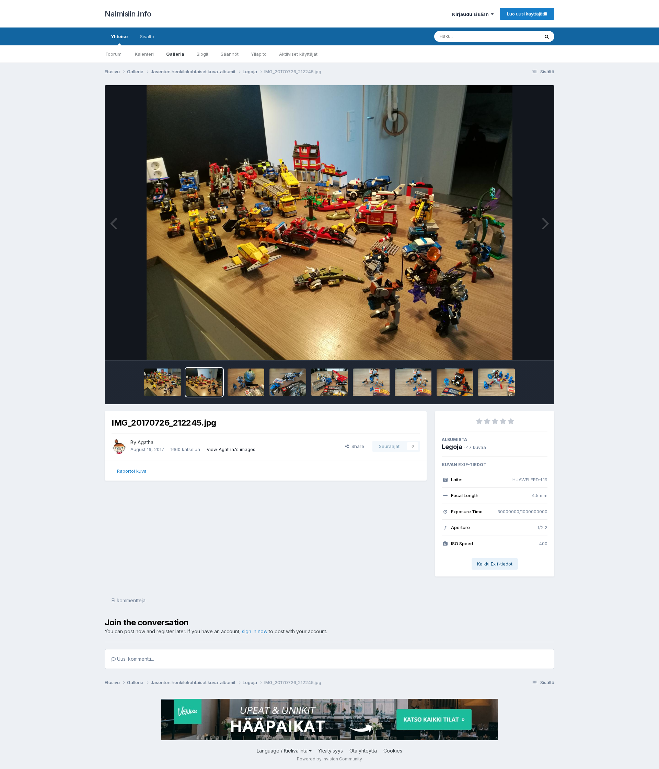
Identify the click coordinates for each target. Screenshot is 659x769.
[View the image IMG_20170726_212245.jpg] (204, 382)
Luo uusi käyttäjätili (527, 14)
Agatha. (146, 442)
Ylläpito (259, 54)
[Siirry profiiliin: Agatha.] (119, 446)
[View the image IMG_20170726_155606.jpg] (455, 382)
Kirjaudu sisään (471, 14)
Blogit (202, 54)
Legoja (452, 446)
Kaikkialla (520, 36)
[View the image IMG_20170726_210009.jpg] (287, 382)
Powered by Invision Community (329, 758)
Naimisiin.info (128, 13)
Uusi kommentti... (135, 659)
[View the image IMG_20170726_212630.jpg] (162, 382)
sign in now (254, 631)
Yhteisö (119, 36)
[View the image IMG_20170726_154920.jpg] (496, 382)
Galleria (175, 54)
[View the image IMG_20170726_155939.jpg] (371, 382)
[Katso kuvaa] (330, 222)
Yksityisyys (330, 751)
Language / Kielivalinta (283, 751)
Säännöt (230, 54)
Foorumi (114, 54)
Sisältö (147, 36)
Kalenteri (144, 54)
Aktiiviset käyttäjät (298, 54)
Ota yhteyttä (363, 751)
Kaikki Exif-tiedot (494, 564)
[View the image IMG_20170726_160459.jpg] (329, 382)
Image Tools (526, 348)
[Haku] (546, 36)
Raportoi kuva (132, 471)
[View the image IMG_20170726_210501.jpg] (246, 382)
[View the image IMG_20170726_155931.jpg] (413, 382)
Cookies (392, 751)
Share (356, 446)
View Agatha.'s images (231, 449)
